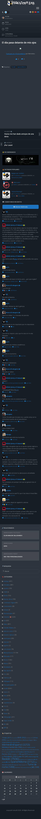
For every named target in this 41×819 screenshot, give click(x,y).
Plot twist (31, 754)
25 (10, 794)
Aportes (6, 588)
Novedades (7, 667)
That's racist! (23, 765)
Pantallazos (22, 752)
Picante (15, 754)
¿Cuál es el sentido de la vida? (10, 453)
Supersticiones (8, 703)
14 (26, 788)
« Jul (3, 799)
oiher (15, 259)
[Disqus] (20, 100)
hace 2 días (16, 347)
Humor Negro (30, 740)
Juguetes (6, 645)
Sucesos (6, 699)
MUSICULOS (27, 749)
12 (15, 788)
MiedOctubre (31, 747)
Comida (29, 737)
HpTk (7, 267)
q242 (17, 390)
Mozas (6, 660)
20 (20, 791)
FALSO (14, 740)
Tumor (6, 713)
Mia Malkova (6, 410)
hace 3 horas (18, 221)
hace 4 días (14, 439)
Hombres (21, 740)
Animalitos (7, 585)
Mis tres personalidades (13, 557)
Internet (6, 642)
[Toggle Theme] (5, 12)
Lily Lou (5, 475)
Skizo (5, 695)
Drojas (8, 740)
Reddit (15, 554)
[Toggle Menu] (37, 8)
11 (10, 788)
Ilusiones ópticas (9, 635)
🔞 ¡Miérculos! (16, 182)
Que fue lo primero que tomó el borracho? (13, 383)
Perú (5, 674)
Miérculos (5, 749)
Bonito (6, 595)
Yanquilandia (27, 767)
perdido (8, 425)
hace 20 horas (13, 290)
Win (5, 724)
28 (26, 794)
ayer (16, 308)
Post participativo (9, 685)
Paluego (8, 434)
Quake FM (22, 756)
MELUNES (16, 742)
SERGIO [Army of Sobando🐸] (15, 225)
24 (4, 794)
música (8, 752)
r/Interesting (33, 756)
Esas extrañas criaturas (9, 263)
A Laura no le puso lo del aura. (10, 356)
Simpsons (31, 759)
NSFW (14, 752)
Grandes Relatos (9, 628)
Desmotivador (8, 613)
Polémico (6, 678)
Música (6, 663)
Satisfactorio (23, 759)
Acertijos (6, 581)
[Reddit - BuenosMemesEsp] (30, 12)
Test (5, 706)
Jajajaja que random (18, 173)
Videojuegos (7, 717)
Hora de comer (8, 631)
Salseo (6, 692)
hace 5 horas (18, 243)
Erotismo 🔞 (7, 617)
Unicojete (9, 396)
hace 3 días (28, 383)
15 (31, 788)
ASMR (5, 592)
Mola (12, 749)
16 (36, 788)
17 (4, 791)
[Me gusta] (16, 59)
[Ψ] (35, 767)
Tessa (16, 765)
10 (4, 788)
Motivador (7, 656)
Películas (31, 752)
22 (31, 791)
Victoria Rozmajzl (17, 191)
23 (36, 791)
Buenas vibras (8, 599)
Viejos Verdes (8, 721)
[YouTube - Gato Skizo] (35, 12)
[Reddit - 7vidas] (33, 12)
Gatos (5, 624)
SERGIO (15, 184)
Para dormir (7, 670)
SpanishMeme (22, 761)
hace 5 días (22, 466)
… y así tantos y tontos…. (9, 272)
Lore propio (7, 649)
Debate (6, 610)
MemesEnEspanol (16, 744)
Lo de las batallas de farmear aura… (12, 518)
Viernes (19, 767)
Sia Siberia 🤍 (6, 326)
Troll (5, 710)
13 (20, 788)
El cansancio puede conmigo (10, 421)
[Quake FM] (20, 165)
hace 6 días (12, 495)
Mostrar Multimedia (21, 207)
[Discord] (38, 12)
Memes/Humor (8, 533)
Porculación (10, 756)
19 (15, 791)
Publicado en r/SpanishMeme (15, 54)
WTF (5, 728)
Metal (24, 747)
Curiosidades (8, 606)
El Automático (9, 18)
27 (20, 794)
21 (26, 791)
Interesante (7, 638)
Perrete (6, 754)
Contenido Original (9, 603)
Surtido (10, 765)
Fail (5, 620)
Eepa (5, 546)
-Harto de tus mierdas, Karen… (10, 252)
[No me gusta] (22, 59)
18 (10, 791)
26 (15, 794)
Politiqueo (16, 533)
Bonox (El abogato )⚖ (13, 285)
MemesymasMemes (12, 747)
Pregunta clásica (7, 347)
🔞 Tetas (5, 290)
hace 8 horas (20, 272)
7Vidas (6, 737)
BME (21, 737)
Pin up (23, 754)
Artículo (14, 737)
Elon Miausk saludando (13, 535)
